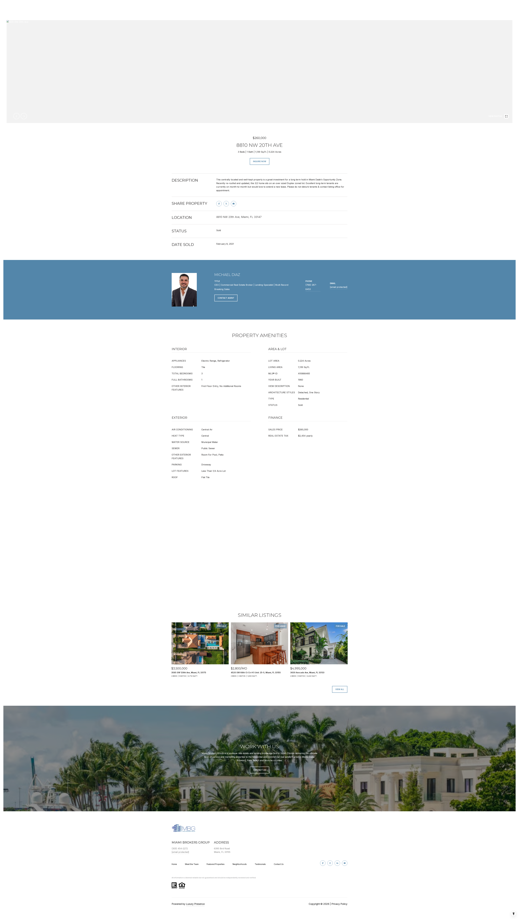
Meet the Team (192, 864)
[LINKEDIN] (337, 863)
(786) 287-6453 (311, 287)
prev (16, 116)
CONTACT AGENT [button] (226, 298)
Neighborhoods (240, 864)
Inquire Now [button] (259, 161)
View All (339, 689)
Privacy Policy (339, 903)
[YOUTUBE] (344, 863)
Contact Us (279, 864)
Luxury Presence (195, 903)
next (24, 116)
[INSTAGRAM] (330, 863)
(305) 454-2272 (180, 848)
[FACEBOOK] (322, 863)
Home (174, 864)
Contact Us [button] (259, 770)
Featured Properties (215, 864)
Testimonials (260, 864)
